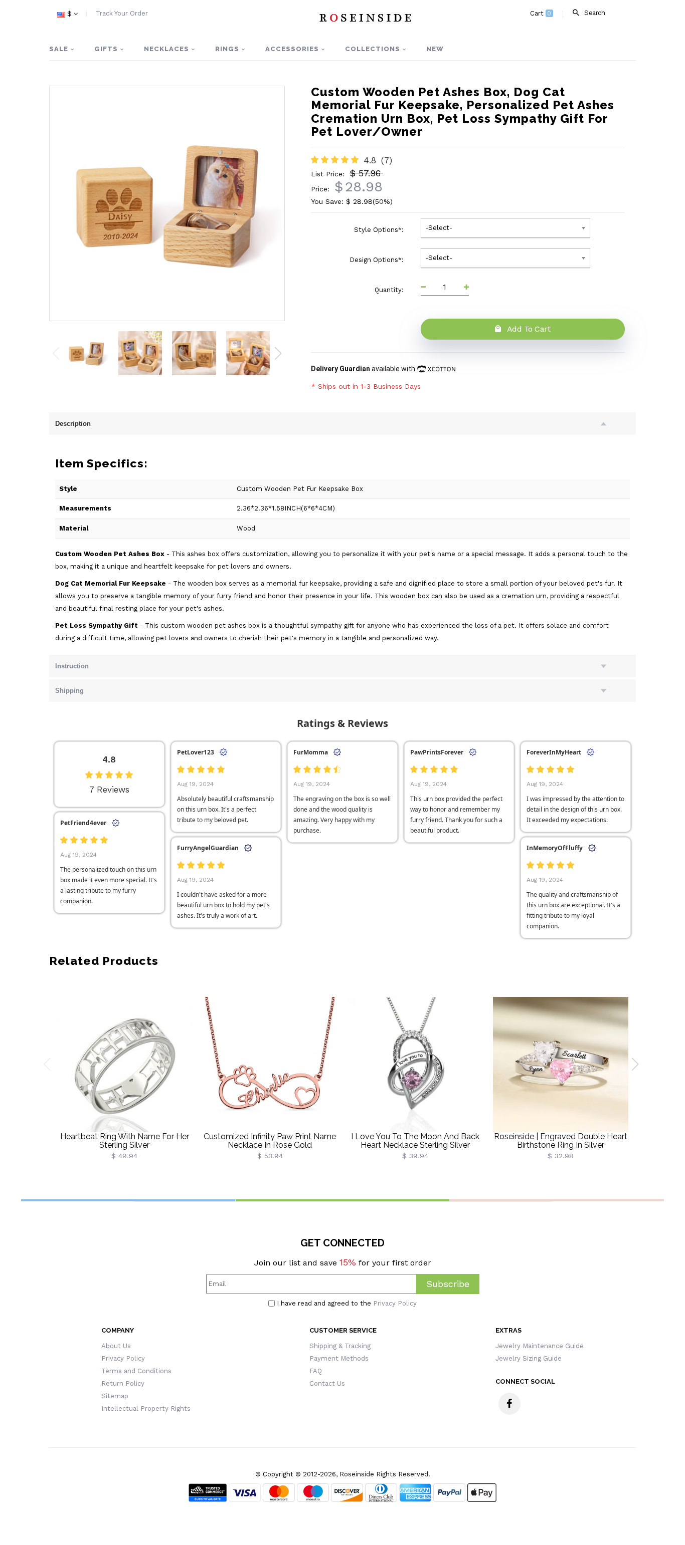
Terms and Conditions (136, 1371)
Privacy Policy (395, 1303)
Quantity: (390, 290)
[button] (278, 353)
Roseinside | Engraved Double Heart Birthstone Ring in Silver (560, 1141)
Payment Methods (339, 1358)
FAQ (315, 1371)
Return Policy (122, 1383)
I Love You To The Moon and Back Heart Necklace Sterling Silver (415, 1141)
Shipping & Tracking (340, 1346)
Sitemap (114, 1396)
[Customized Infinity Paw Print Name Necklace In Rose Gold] (269, 1064)
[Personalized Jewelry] (365, 17)
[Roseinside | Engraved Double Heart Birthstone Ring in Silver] (560, 1064)
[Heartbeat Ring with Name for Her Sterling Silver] (124, 1064)
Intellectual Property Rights (146, 1408)
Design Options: (378, 260)
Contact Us (327, 1383)
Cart (541, 13)
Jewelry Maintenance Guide (539, 1346)
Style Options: (380, 229)
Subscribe (447, 1283)
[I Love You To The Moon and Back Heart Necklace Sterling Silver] (415, 1064)
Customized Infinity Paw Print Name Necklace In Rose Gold (270, 1141)
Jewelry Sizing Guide (528, 1358)
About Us (116, 1346)
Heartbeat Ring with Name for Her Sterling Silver (124, 1141)
